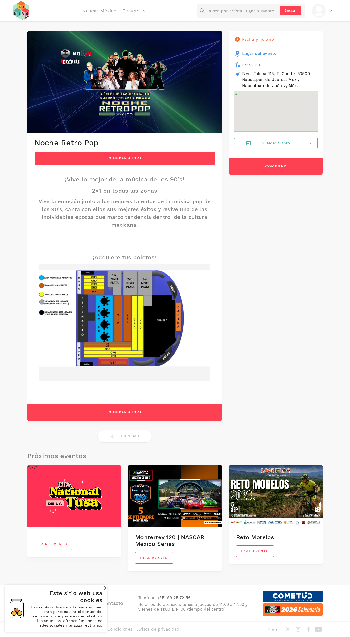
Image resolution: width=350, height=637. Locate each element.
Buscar (290, 10)
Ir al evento (53, 544)
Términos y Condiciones (108, 629)
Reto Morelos (255, 537)
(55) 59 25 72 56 (174, 597)
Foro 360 (251, 65)
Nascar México (99, 11)
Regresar (128, 436)
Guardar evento (276, 143)
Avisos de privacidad (158, 629)
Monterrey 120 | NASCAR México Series (169, 540)
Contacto (112, 603)
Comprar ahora (124, 158)
